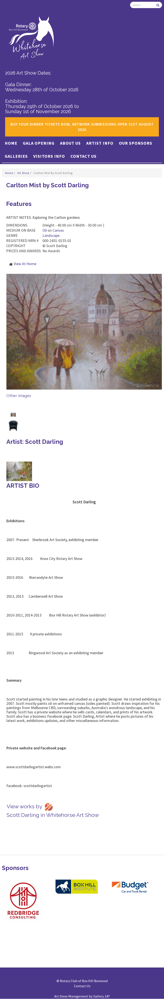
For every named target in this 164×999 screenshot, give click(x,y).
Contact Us (83, 156)
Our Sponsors (135, 143)
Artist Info (99, 143)
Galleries (16, 156)
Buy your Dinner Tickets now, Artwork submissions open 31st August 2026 (82, 127)
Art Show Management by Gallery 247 (82, 996)
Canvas (58, 230)
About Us (70, 143)
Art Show (23, 173)
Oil (44, 230)
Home (11, 143)
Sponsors (15, 868)
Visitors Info (49, 156)
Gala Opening (38, 143)
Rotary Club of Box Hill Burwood (84, 981)
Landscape (51, 235)
